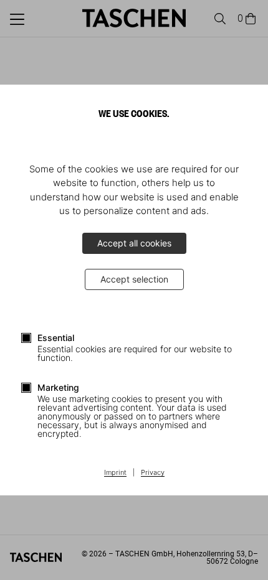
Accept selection (134, 279)
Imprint (115, 473)
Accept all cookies (134, 243)
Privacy (153, 473)
